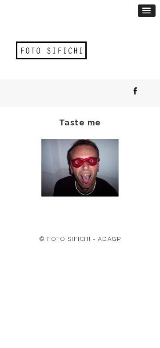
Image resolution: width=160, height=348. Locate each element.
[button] (147, 10)
